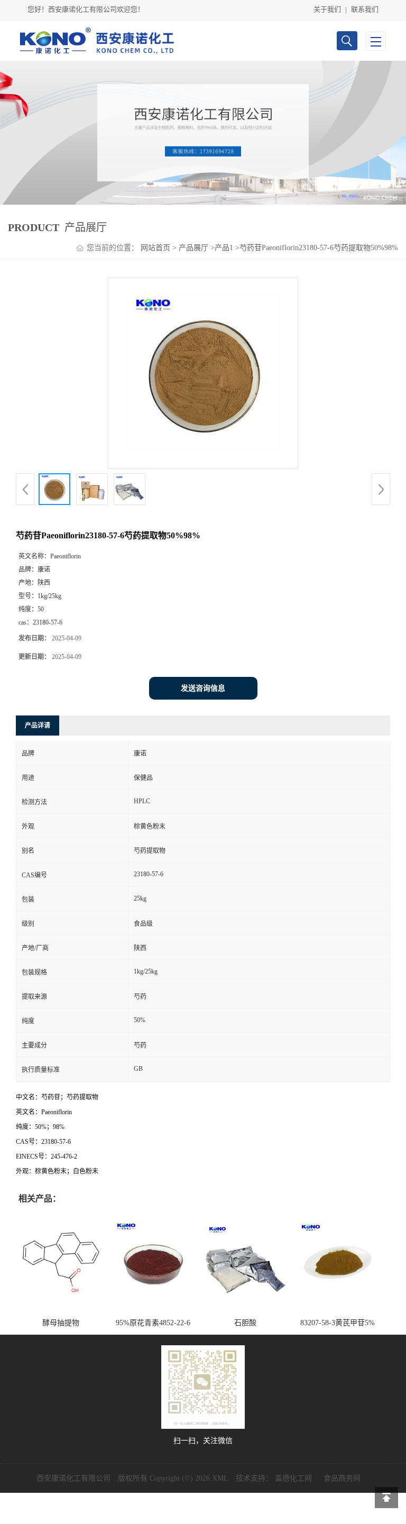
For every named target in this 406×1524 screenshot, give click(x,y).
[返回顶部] (386, 1497)
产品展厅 (193, 248)
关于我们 (327, 9)
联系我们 (365, 9)
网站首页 (155, 248)
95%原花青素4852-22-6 (153, 1323)
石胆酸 (245, 1323)
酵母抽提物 (60, 1323)
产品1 (224, 248)
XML (220, 1478)
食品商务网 (342, 1478)
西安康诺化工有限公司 (73, 1478)
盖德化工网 (293, 1478)
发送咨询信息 (203, 688)
